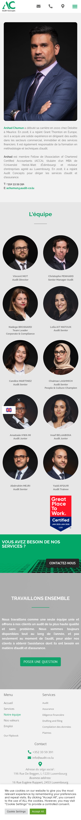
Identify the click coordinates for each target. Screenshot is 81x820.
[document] (40, 410)
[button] (19, 399)
